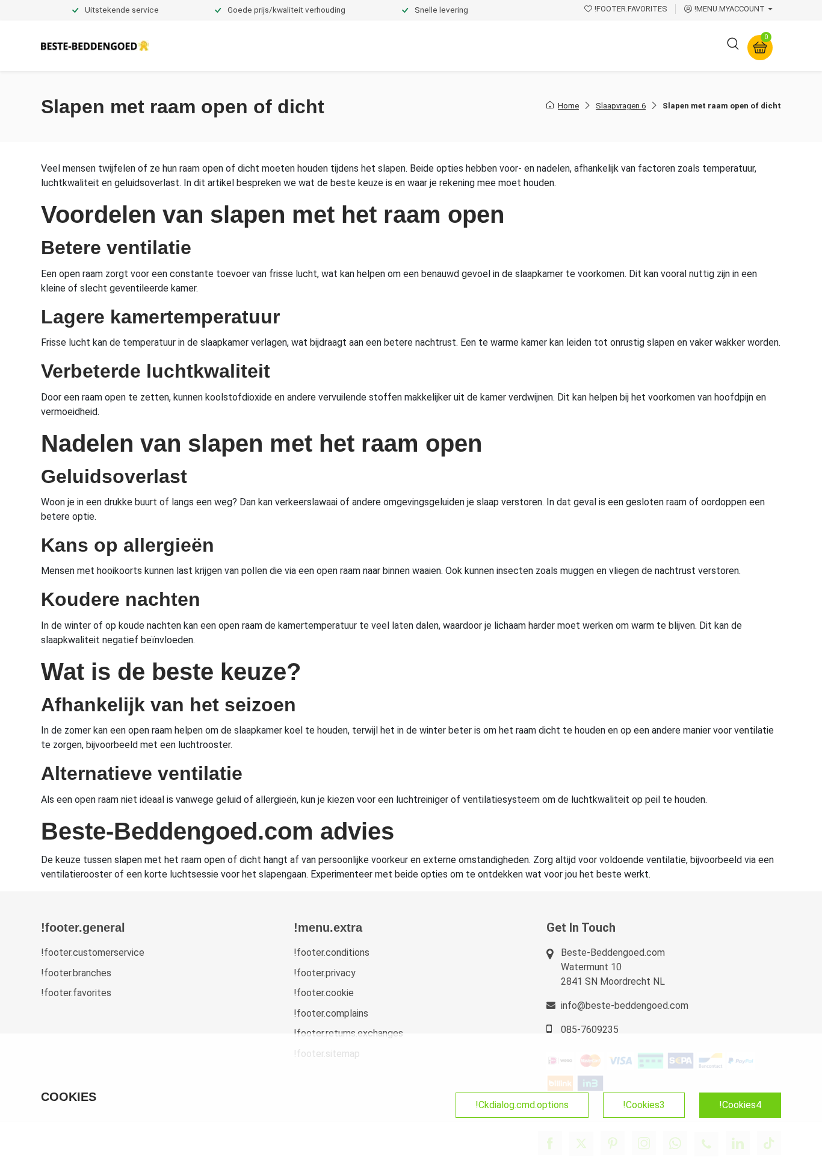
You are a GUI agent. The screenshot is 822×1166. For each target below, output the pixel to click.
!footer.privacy (325, 973)
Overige (574, 45)
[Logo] (95, 46)
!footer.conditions (331, 952)
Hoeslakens (360, 45)
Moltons (521, 45)
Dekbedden (291, 45)
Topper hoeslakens (444, 45)
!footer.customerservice (92, 952)
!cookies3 (644, 1105)
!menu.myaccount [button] (729, 8)
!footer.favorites (76, 993)
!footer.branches (76, 973)
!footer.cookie (324, 993)
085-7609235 (590, 1029)
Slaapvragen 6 (621, 105)
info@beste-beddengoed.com (624, 1005)
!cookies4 (740, 1105)
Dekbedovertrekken (206, 45)
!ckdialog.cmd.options (522, 1105)
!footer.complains (331, 1013)
